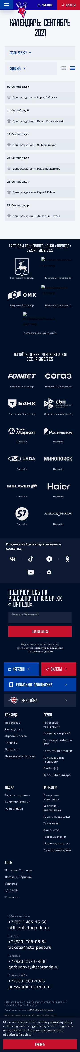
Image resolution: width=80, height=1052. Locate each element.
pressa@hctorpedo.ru (29, 986)
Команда (11, 715)
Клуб (8, 862)
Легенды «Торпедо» (18, 877)
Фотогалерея (14, 808)
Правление (12, 722)
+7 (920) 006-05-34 (27, 941)
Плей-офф (51, 768)
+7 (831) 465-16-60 (27, 921)
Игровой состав (16, 736)
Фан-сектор (51, 830)
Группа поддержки (56, 816)
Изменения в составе (20, 756)
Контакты (11, 897)
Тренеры (11, 742)
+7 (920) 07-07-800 (27, 961)
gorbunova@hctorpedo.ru (33, 966)
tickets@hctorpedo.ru (29, 947)
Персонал (11, 749)
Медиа (9, 787)
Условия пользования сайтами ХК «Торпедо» (30, 1015)
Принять (40, 1044)
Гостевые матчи (54, 836)
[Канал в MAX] (49, 572)
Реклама (11, 883)
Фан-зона (50, 787)
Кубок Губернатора (56, 775)
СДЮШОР (11, 890)
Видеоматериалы (17, 795)
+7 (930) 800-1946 (26, 980)
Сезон (47, 715)
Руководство (13, 729)
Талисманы (51, 823)
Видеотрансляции (17, 801)
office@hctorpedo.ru (28, 927)
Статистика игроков (57, 750)
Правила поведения (57, 850)
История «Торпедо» (18, 870)
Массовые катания (56, 843)
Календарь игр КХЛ (56, 733)
